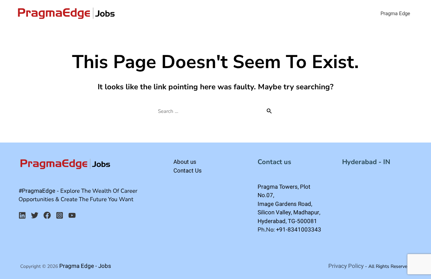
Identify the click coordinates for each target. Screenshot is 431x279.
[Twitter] (34, 215)
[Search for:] (215, 111)
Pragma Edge (395, 13)
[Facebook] (47, 215)
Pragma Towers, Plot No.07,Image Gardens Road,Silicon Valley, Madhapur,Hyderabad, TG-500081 (289, 204)
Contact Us (187, 170)
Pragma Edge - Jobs (85, 266)
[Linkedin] (22, 215)
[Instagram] (59, 215)
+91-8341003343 (298, 229)
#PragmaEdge (37, 191)
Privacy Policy (346, 266)
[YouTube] (72, 215)
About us (184, 162)
